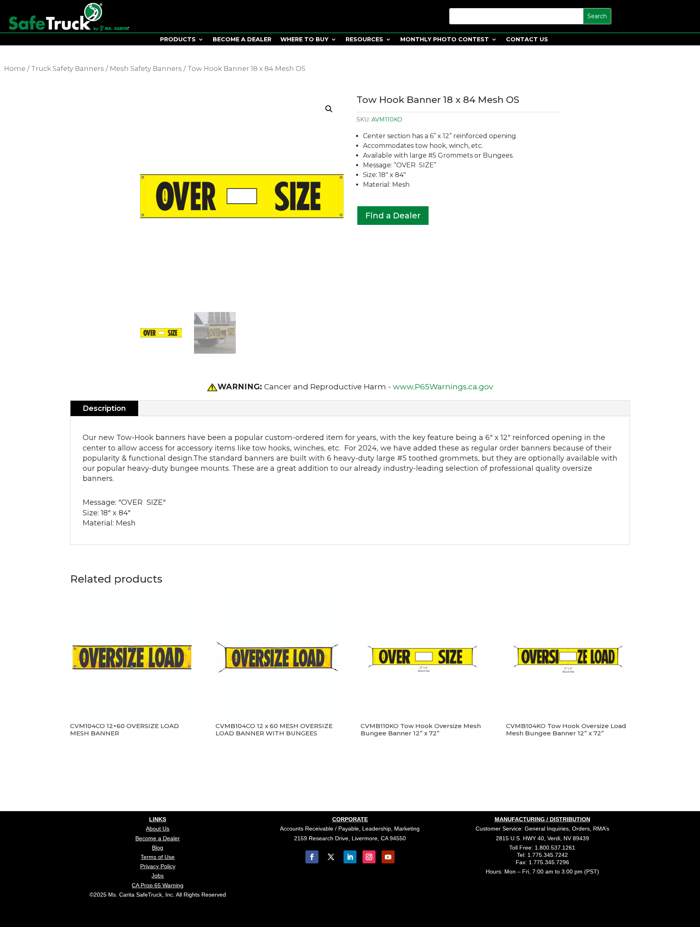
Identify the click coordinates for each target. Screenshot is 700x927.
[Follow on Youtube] (388, 856)
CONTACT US (527, 39)
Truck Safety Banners (67, 68)
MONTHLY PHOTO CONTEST (444, 39)
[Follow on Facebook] (311, 856)
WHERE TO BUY (304, 39)
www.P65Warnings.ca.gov (443, 386)
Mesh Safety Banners (146, 68)
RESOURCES (364, 39)
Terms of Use (158, 857)
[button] (329, 109)
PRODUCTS (178, 39)
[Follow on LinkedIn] (350, 856)
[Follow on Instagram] (369, 856)
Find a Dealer (392, 215)
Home (15, 68)
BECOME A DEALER (242, 39)
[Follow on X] (330, 856)
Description (104, 408)
